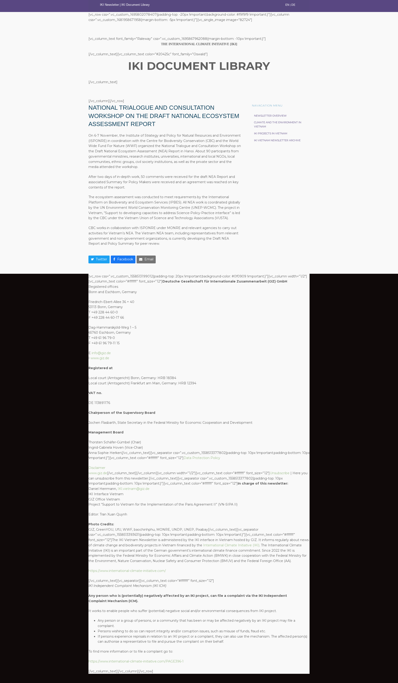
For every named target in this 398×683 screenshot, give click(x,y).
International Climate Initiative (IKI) (231, 545)
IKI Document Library (136, 4)
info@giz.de (101, 353)
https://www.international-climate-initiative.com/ (127, 571)
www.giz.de (100, 358)
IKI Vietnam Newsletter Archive (277, 140)
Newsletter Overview (270, 115)
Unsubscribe (280, 473)
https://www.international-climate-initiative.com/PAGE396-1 (136, 661)
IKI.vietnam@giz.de (133, 489)
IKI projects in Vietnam (270, 133)
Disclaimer (96, 468)
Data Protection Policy (202, 458)
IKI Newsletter (109, 4)
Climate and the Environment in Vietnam (277, 124)
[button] (99, 259)
